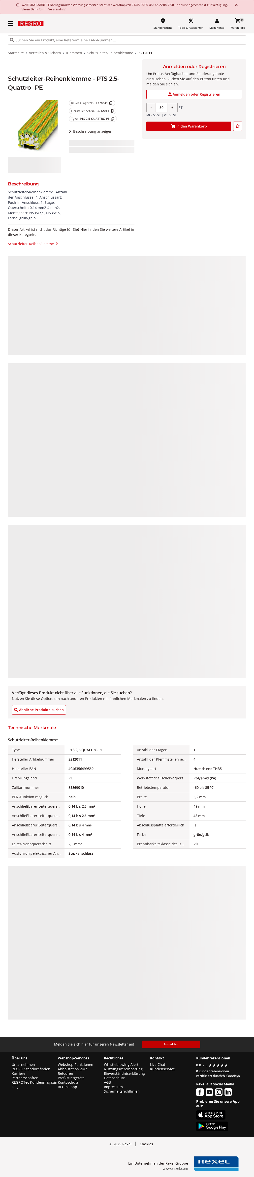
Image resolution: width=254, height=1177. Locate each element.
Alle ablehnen (210, 1143)
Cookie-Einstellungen (210, 1162)
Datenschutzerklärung (103, 1165)
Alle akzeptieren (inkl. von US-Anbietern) (210, 1124)
